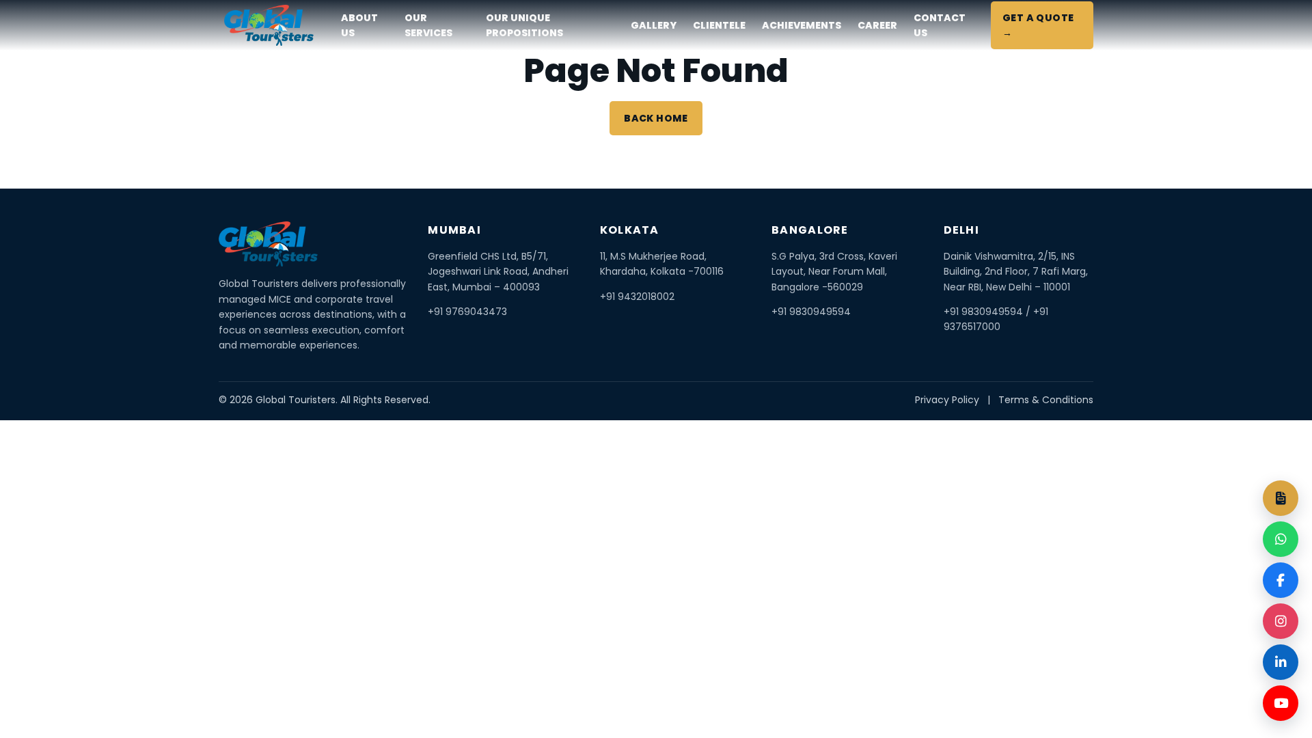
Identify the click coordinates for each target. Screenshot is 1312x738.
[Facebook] (1280, 580)
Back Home (656, 118)
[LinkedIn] (1280, 662)
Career (877, 25)
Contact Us (940, 25)
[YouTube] (1280, 703)
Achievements (801, 25)
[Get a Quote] (1280, 498)
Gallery (653, 25)
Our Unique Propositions (524, 25)
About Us (359, 25)
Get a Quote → (1038, 25)
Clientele (719, 25)
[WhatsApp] (1280, 539)
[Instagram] (1280, 621)
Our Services (428, 25)
